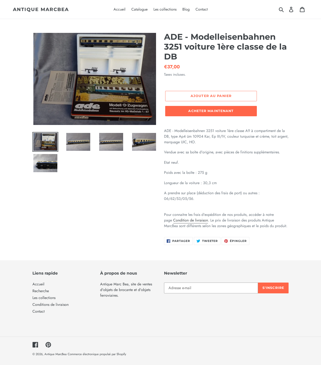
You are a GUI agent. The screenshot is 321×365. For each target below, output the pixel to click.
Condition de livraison (190, 220)
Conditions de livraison (50, 304)
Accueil (38, 284)
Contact (38, 311)
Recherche (40, 291)
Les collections (43, 297)
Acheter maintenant (211, 111)
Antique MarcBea (41, 9)
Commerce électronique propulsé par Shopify (97, 354)
